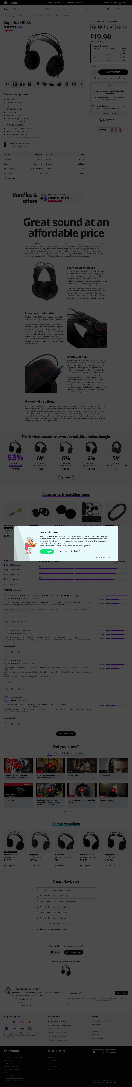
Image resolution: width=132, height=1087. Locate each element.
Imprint (98, 557)
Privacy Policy (107, 557)
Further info (75, 551)
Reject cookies (62, 551)
